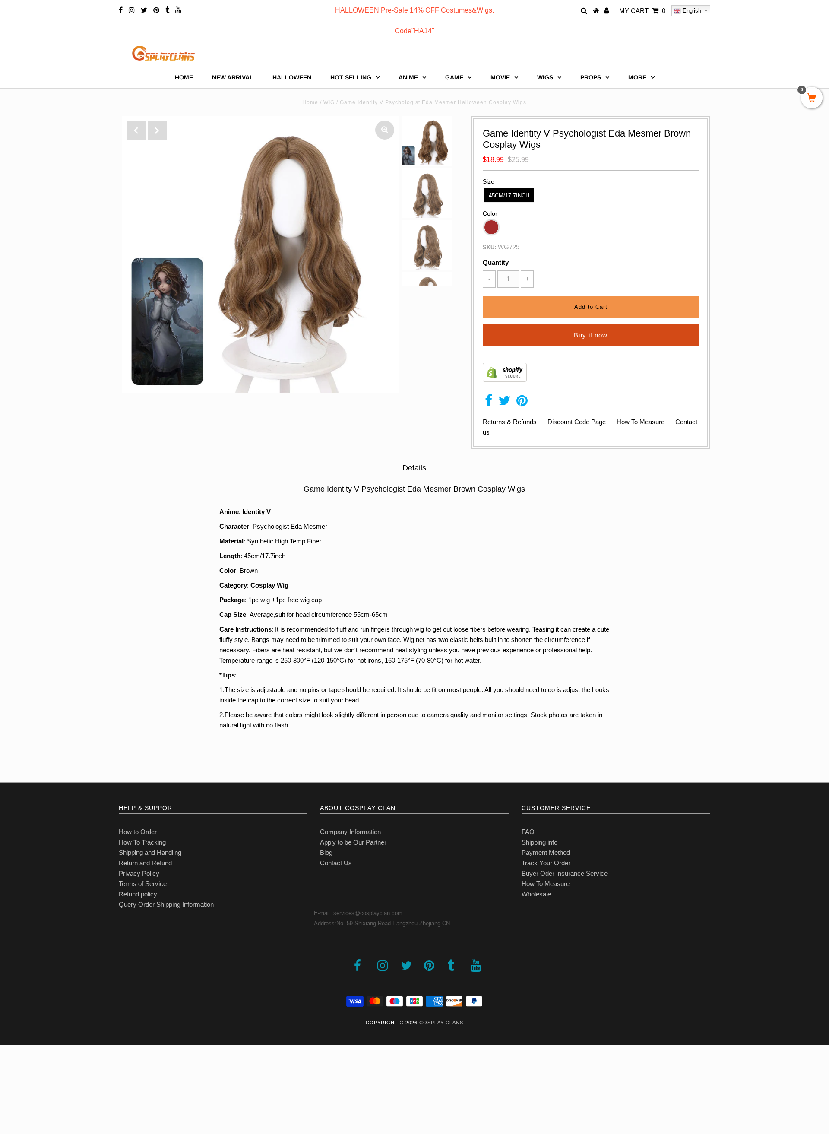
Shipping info (539, 842)
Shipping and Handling (150, 852)
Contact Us (336, 863)
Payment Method (546, 852)
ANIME (408, 77)
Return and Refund (145, 863)
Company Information (350, 831)
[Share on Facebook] (488, 403)
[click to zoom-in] (384, 130)
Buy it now (591, 335)
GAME (454, 77)
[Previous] (136, 130)
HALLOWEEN (291, 77)
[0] (812, 98)
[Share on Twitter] (504, 403)
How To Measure (640, 422)
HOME (184, 77)
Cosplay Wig (269, 585)
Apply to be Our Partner (353, 842)
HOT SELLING (350, 77)
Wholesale (536, 894)
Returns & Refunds (510, 422)
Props (590, 77)
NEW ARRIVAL (232, 77)
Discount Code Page (576, 422)
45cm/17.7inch (509, 195)
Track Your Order (546, 863)
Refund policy (138, 894)
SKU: (489, 247)
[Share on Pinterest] (522, 403)
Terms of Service (143, 883)
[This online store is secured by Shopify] (505, 379)
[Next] (157, 130)
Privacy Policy (139, 873)
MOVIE (500, 77)
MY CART (642, 10)
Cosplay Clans (441, 1022)
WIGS (545, 77)
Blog (326, 852)
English (691, 10)
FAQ (528, 831)
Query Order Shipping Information (166, 904)
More (637, 77)
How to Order (138, 831)
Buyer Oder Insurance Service (565, 873)
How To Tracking (142, 842)
